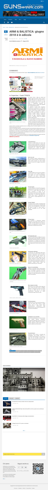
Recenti (6, 398)
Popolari (11, 398)
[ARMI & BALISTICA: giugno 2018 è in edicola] (27, 54)
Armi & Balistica (12, 350)
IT (42, 1)
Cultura (25, 38)
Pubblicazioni (12, 352)
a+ (7, 15)
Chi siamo (15, 488)
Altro (20, 19)
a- (5, 15)
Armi (36, 350)
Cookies (33, 488)
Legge (25, 19)
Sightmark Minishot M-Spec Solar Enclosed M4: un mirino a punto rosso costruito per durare (28, 409)
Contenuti (10, 19)
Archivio (17, 398)
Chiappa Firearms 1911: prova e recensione (20, 423)
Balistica (22, 350)
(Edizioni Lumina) (36, 72)
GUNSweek (6, 34)
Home (5, 19)
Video (16, 19)
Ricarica (16, 352)
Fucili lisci (32, 352)
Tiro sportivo (37, 352)
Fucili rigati (21, 352)
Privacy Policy (28, 488)
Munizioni (18, 350)
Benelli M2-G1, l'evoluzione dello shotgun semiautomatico (23, 416)
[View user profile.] (6, 31)
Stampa (6, 13)
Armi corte (39, 350)
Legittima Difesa (27, 352)
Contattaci (20, 488)
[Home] (23, 6)
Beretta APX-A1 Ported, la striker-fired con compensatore (23, 401)
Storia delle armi (31, 350)
